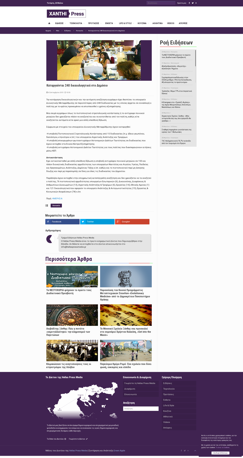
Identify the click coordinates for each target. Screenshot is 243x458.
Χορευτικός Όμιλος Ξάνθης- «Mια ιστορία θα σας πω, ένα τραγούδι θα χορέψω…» (176, 117)
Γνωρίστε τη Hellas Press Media (139, 383)
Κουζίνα (167, 411)
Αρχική (48, 31)
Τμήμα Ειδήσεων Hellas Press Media (77, 238)
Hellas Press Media (78, 450)
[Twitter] (192, 3)
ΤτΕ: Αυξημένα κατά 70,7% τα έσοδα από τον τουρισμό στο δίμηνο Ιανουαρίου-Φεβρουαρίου (176, 142)
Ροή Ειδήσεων (176, 42)
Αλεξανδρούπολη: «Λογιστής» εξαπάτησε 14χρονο (174, 66)
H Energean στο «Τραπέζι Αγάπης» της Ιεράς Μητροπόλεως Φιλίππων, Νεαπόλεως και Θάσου (176, 103)
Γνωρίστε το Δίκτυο (77, 439)
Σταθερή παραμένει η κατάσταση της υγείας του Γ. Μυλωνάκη (177, 129)
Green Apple (119, 450)
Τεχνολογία (169, 388)
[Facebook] (189, 3)
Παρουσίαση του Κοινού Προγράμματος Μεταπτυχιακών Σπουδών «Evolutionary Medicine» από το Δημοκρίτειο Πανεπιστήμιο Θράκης (125, 295)
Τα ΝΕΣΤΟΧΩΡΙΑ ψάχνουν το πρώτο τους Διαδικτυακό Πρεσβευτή (69, 292)
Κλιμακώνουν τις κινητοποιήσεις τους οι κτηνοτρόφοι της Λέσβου (68, 365)
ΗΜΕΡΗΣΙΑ (57, 198)
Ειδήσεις (67, 31)
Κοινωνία (79, 31)
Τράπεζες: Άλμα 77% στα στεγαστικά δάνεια (177, 91)
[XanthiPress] (66, 13)
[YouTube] (196, 3)
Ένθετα (166, 400)
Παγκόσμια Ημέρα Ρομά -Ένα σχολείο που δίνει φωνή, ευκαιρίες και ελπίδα (125, 365)
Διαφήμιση (129, 388)
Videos (166, 422)
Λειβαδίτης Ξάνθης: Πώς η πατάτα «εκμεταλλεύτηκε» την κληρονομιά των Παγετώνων (68, 331)
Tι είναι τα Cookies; (223, 447)
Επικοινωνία (130, 394)
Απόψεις (167, 427)
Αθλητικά (168, 416)
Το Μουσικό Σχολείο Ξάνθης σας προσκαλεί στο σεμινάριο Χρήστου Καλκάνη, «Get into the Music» (125, 331)
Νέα (57, 31)
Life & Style (168, 405)
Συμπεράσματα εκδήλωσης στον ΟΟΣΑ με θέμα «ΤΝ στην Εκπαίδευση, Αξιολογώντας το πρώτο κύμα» (177, 78)
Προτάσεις (168, 394)
